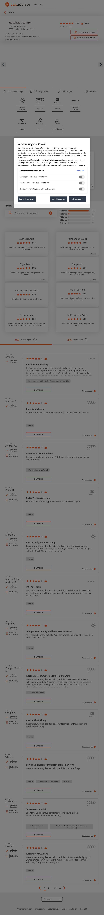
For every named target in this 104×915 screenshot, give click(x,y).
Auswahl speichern (58, 199)
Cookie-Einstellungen (26, 199)
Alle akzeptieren (77, 199)
